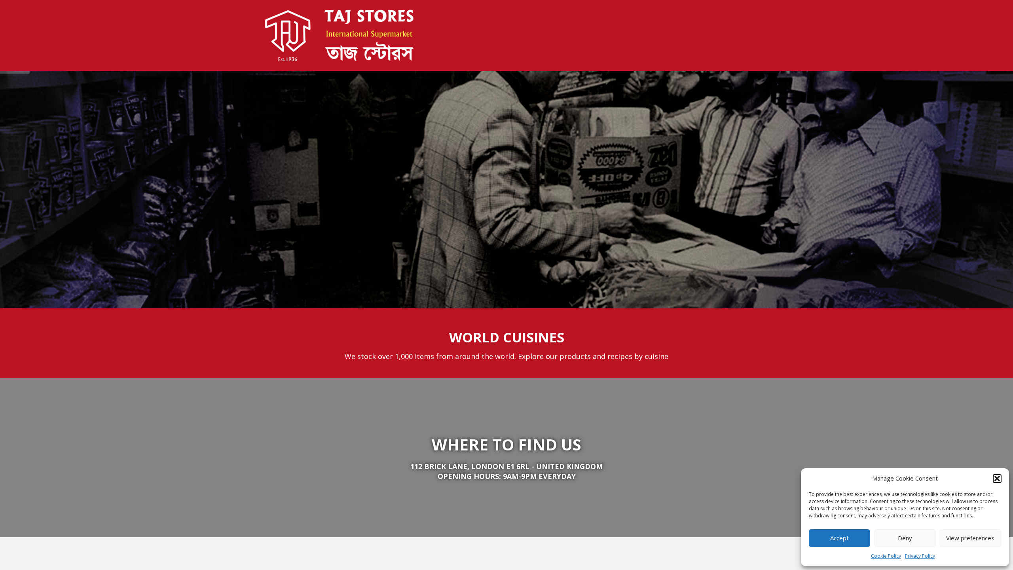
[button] (997, 479)
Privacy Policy (920, 556)
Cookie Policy (886, 556)
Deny (905, 538)
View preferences (970, 538)
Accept (839, 538)
